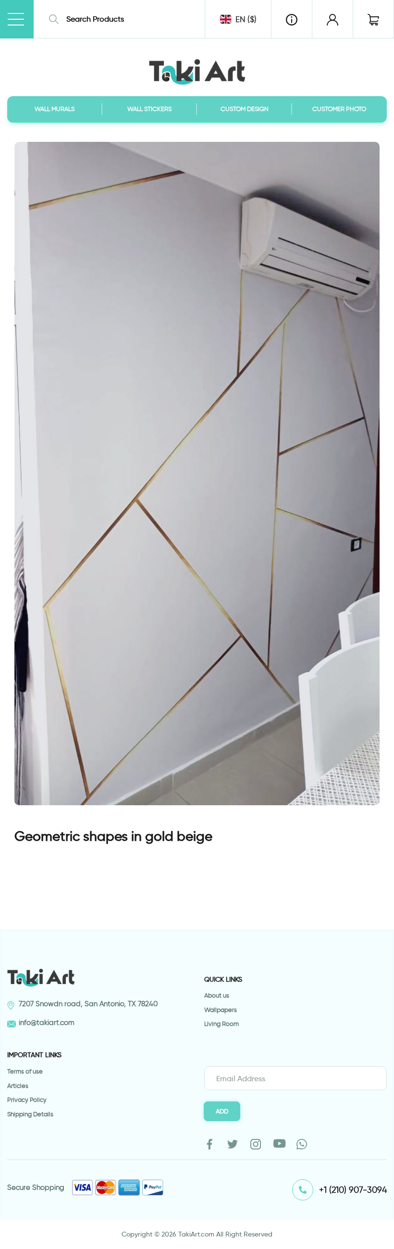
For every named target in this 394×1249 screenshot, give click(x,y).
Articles (17, 1085)
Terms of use (25, 1071)
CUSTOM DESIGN (245, 108)
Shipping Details (30, 1114)
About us (216, 995)
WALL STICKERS (149, 108)
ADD (222, 1111)
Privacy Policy (27, 1099)
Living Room (221, 1023)
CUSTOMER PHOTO (339, 108)
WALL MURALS (54, 108)
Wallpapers (220, 1009)
